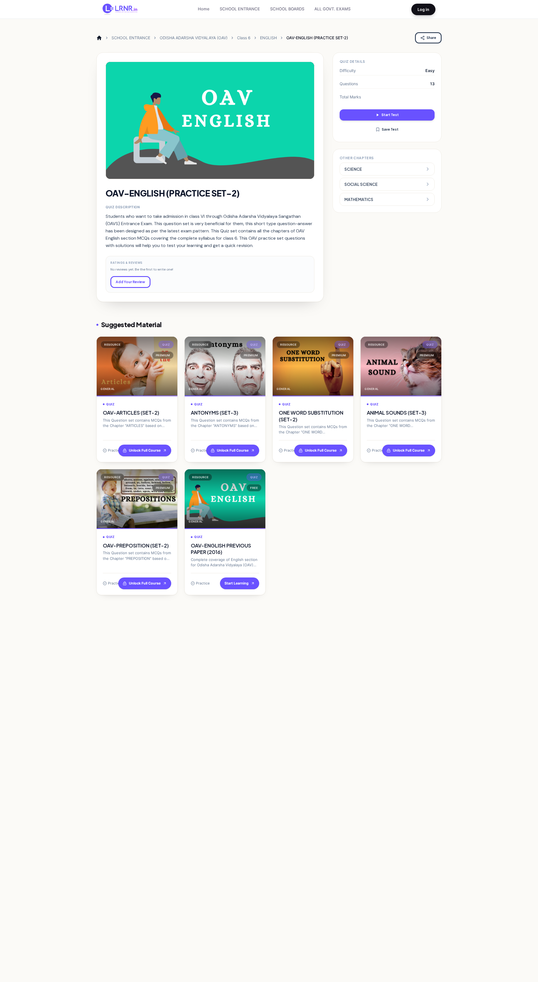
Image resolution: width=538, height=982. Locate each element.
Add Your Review (130, 282)
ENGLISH (268, 37)
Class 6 (244, 37)
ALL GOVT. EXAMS (332, 8)
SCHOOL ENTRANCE (240, 8)
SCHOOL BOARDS (287, 8)
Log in (423, 9)
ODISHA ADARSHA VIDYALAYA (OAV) (194, 37)
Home (204, 8)
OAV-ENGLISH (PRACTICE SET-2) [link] (317, 37)
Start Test (390, 115)
